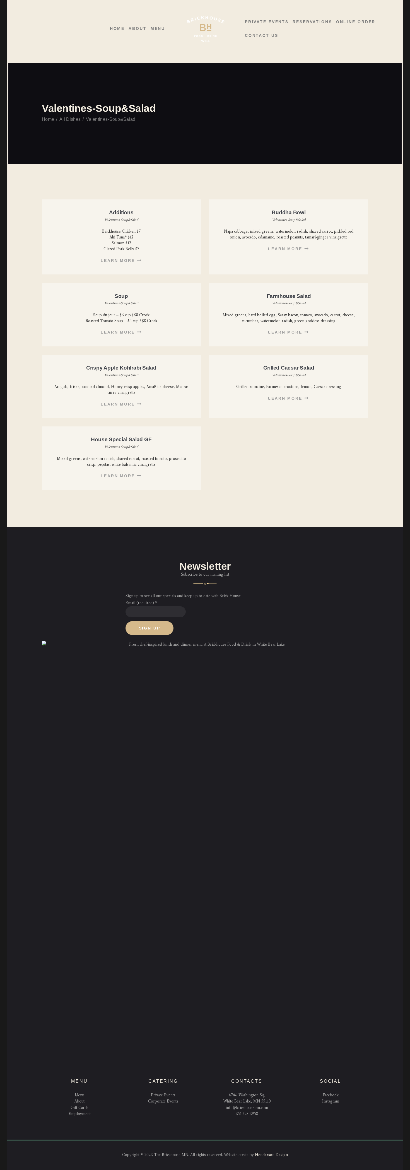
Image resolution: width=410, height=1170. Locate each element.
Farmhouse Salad (289, 296)
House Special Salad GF (121, 439)
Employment (80, 1113)
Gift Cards (79, 1107)
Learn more (118, 260)
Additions (121, 212)
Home (48, 119)
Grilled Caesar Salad (288, 368)
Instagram (330, 1101)
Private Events (163, 1095)
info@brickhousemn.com (247, 1107)
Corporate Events (163, 1101)
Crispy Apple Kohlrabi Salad (121, 368)
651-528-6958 (247, 1113)
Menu (79, 1095)
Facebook (331, 1095)
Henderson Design (271, 1154)
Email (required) (141, 602)
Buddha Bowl (289, 212)
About (79, 1101)
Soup (121, 296)
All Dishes (70, 119)
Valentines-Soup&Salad (121, 220)
